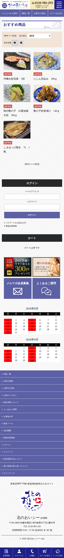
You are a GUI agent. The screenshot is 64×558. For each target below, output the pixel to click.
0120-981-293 (34, 526)
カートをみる (56, 13)
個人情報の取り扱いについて (16, 466)
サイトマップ (9, 473)
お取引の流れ (40, 13)
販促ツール (8, 423)
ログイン (7, 445)
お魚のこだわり (10, 395)
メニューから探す (10, 13)
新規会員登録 (9, 438)
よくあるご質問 (46, 283)
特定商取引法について (13, 459)
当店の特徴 (8, 381)
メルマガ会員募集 (18, 283)
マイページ (8, 452)
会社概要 (7, 430)
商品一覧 (26, 13)
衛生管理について (11, 402)
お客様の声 (8, 416)
